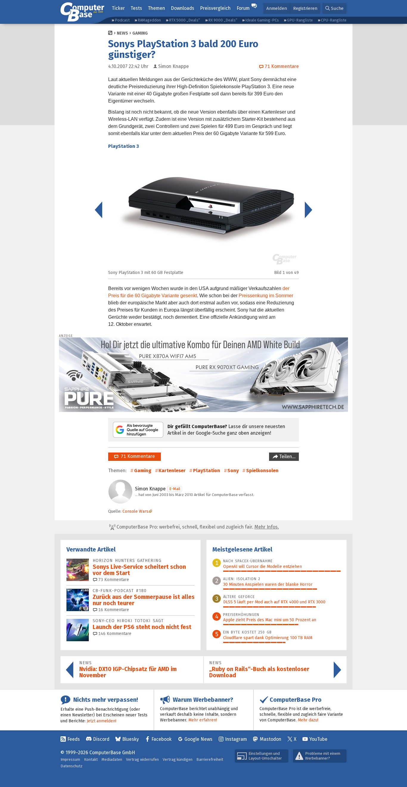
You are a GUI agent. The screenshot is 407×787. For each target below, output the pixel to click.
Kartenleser (172, 470)
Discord (101, 739)
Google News (198, 739)
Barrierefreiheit (209, 759)
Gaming (140, 33)
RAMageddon (149, 20)
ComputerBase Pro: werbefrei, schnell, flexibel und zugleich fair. (197, 527)
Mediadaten (112, 759)
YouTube (318, 739)
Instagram (236, 739)
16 (113, 609)
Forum (243, 8)
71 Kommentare (136, 456)
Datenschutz (71, 766)
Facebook (161, 739)
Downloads (182, 8)
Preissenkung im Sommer (266, 295)
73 (113, 579)
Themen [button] (156, 8)
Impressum (70, 759)
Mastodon (270, 739)
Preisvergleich (215, 8)
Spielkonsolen (262, 470)
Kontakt (91, 759)
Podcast (122, 20)
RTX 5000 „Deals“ (184, 20)
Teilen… (287, 456)
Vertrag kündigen (177, 759)
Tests (136, 8)
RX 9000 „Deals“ (222, 20)
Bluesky (130, 739)
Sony (233, 470)
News (122, 33)
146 (114, 633)
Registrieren (305, 8)
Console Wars (135, 511)
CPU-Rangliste (334, 20)
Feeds (73, 739)
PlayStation (206, 470)
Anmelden (276, 8)
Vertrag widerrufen (142, 759)
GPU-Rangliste (300, 20)
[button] (334, 8)
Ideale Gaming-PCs (262, 20)
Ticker (118, 8)
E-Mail (174, 489)
